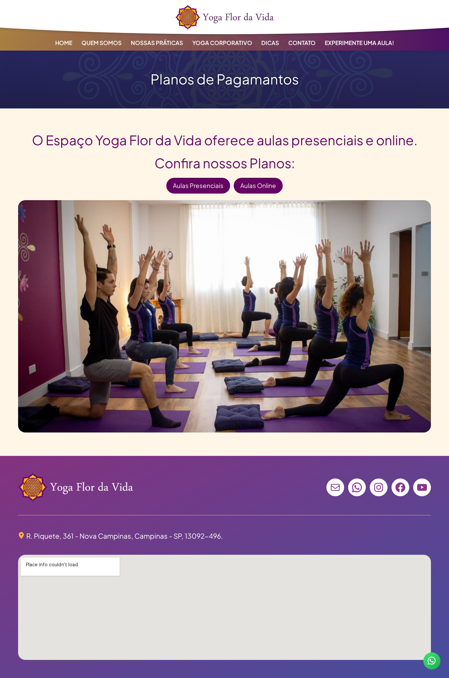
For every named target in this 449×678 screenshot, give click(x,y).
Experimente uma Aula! (359, 42)
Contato (302, 42)
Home (63, 42)
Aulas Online (258, 185)
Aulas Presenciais (198, 185)
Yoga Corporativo (222, 42)
